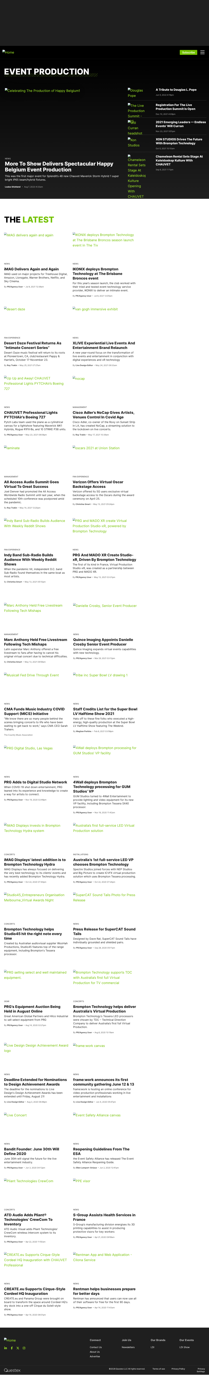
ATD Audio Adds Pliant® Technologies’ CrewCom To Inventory (28, 1219)
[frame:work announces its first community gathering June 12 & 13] (89, 1045)
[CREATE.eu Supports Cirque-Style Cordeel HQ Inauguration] (36, 1260)
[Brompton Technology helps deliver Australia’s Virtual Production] (105, 978)
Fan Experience (12, 338)
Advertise (95, 1356)
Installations (80, 854)
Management (80, 407)
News (8, 158)
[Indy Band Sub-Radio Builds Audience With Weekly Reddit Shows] (36, 523)
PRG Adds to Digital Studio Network (35, 782)
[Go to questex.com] (12, 1370)
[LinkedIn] (6, 1348)
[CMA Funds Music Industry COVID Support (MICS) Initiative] (31, 675)
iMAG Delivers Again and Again (31, 269)
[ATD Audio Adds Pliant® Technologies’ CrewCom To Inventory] (28, 1181)
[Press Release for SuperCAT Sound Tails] (105, 897)
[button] (202, 52)
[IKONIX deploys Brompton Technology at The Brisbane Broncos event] (104, 240)
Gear (6, 1001)
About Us (95, 1351)
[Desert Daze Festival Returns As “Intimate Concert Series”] (14, 309)
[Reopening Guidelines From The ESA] (97, 1115)
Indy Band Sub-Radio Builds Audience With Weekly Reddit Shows (30, 559)
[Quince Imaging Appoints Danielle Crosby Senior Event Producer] (105, 605)
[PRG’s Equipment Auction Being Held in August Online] (36, 975)
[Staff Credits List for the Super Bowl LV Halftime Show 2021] (100, 675)
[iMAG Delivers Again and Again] (28, 235)
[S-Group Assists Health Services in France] (81, 1181)
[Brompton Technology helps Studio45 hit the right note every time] (36, 897)
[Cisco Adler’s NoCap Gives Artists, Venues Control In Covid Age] (79, 378)
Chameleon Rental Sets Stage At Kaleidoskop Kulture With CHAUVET (179, 160)
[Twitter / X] (18, 1348)
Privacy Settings (201, 1370)
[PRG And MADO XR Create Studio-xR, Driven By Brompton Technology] (104, 526)
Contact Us (96, 1347)
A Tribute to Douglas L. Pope (176, 89)
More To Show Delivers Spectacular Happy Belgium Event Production (59, 166)
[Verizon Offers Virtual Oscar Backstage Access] (96, 448)
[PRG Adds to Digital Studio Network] (28, 748)
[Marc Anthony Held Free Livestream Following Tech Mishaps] (36, 608)
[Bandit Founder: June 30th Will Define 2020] (15, 1115)
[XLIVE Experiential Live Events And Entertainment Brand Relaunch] (95, 309)
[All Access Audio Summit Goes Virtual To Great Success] (12, 448)
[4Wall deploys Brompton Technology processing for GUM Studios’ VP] (105, 750)
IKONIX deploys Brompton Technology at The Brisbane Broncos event (97, 273)
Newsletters (128, 1347)
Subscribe (188, 52)
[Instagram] (25, 1348)
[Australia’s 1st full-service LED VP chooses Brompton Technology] (105, 828)
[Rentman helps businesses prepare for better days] (105, 1257)
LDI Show (184, 1347)
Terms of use (159, 1369)
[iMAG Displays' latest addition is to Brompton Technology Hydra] (36, 828)
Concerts (9, 854)
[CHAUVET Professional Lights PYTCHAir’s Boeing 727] (36, 383)
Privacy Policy (178, 1369)
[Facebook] (12, 1348)
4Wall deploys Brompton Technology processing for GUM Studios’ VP (101, 786)
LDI (152, 1347)
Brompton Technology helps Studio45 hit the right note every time (33, 933)
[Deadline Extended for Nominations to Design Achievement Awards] (36, 1048)
